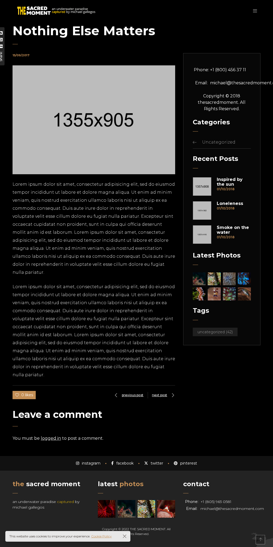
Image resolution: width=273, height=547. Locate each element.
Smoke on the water (233, 230)
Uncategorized (218, 142)
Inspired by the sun (230, 182)
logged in (51, 438)
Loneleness (230, 203)
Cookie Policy (101, 536)
